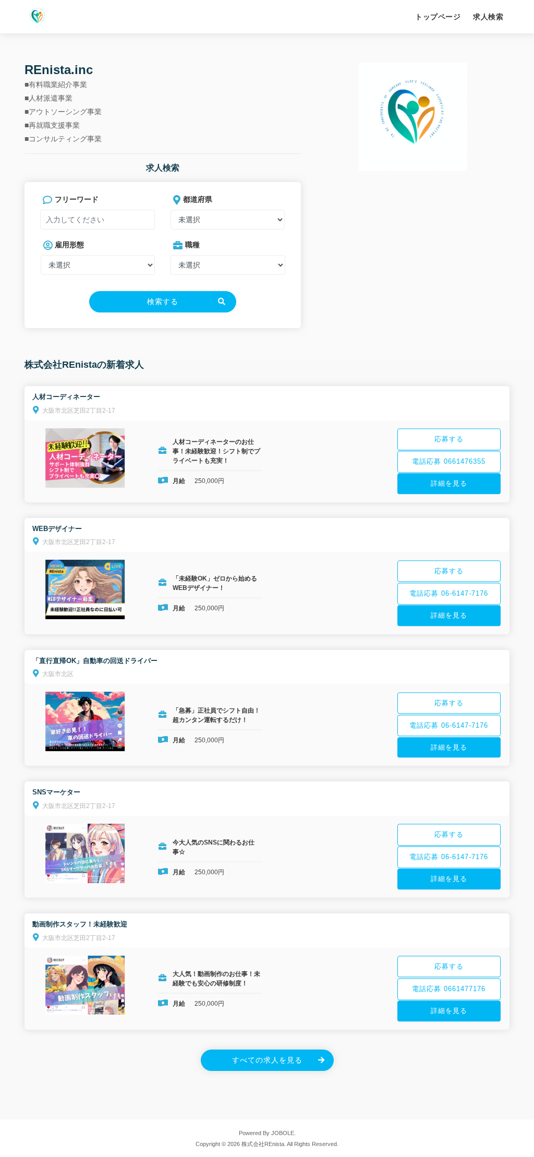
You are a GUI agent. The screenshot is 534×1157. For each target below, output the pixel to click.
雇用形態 (69, 244)
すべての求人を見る (267, 1060)
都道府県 (197, 199)
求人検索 (488, 17)
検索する (162, 301)
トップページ (437, 17)
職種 (192, 244)
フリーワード (77, 199)
